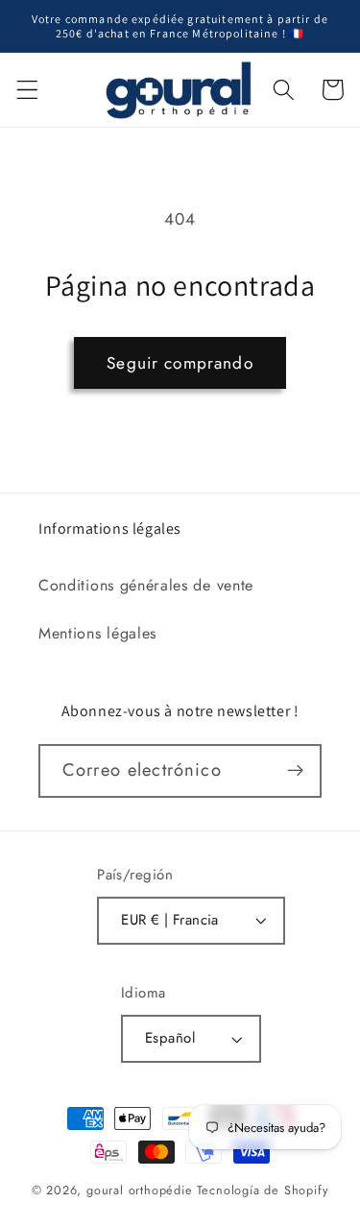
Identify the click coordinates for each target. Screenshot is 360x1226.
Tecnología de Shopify (263, 1190)
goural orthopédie (139, 1190)
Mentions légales (97, 633)
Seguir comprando (179, 362)
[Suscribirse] (295, 771)
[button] (27, 89)
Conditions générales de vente (145, 585)
